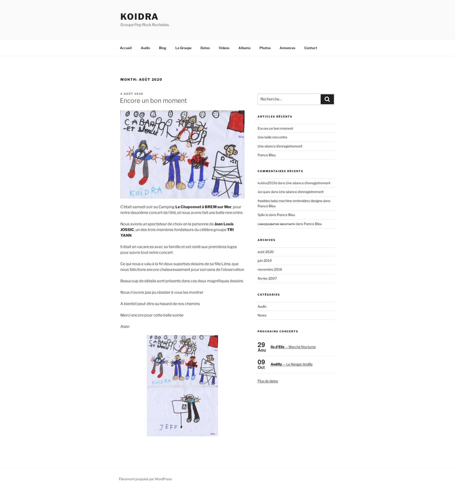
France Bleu (267, 155)
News (262, 315)
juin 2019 (265, 261)
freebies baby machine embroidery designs (290, 201)
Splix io (263, 215)
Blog (162, 48)
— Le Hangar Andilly (292, 364)
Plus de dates (268, 381)
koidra (139, 16)
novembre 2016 (270, 269)
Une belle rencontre (272, 137)
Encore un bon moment (153, 100)
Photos (265, 48)
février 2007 (267, 278)
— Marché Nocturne (293, 347)
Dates (205, 48)
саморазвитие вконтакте (276, 224)
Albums (244, 48)
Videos (224, 48)
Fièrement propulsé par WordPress (145, 479)
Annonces (287, 48)
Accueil (126, 48)
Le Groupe (183, 48)
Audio (145, 48)
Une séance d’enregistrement (280, 146)
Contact (310, 48)
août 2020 (266, 252)
